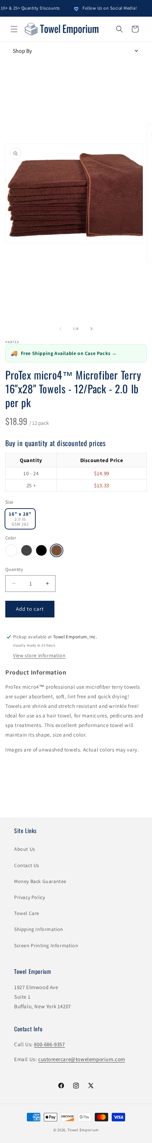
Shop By (22, 51)
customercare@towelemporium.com (81, 1059)
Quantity (14, 569)
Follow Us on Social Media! (104, 8)
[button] (14, 29)
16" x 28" (20, 519)
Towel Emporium (83, 1129)
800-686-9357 (49, 1044)
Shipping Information (38, 929)
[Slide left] (60, 329)
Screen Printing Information (46, 945)
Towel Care (26, 913)
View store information (39, 655)
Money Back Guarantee (40, 881)
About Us (24, 849)
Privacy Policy (29, 897)
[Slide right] (91, 329)
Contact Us (26, 865)
